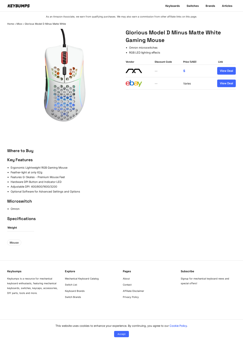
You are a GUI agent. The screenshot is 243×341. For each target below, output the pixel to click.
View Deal (226, 70)
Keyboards (172, 5)
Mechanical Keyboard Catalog (82, 278)
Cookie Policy (178, 325)
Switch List (71, 284)
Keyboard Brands (75, 291)
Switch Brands (73, 297)
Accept (121, 334)
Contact (127, 284)
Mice (19, 23)
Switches (193, 5)
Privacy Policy (131, 297)
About (126, 278)
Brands (210, 5)
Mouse (14, 242)
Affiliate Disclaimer (133, 291)
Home (10, 23)
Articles (227, 5)
